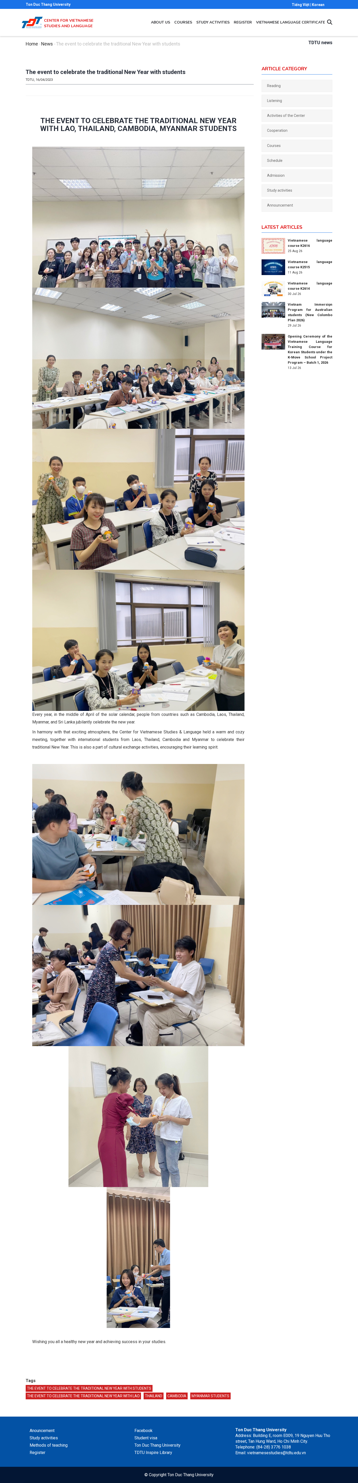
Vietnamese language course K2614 (310, 285)
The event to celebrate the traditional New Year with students (89, 1388)
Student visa (145, 1437)
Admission (276, 175)
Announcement (280, 205)
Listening (274, 101)
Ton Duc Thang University (48, 4)
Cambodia (176, 1396)
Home (32, 44)
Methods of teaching (49, 1445)
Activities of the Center (286, 115)
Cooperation (277, 130)
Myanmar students (210, 1396)
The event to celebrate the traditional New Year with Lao (83, 1396)
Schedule (275, 160)
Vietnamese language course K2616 (310, 243)
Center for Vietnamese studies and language (69, 23)
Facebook (143, 1430)
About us (160, 22)
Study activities (213, 22)
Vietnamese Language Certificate (290, 22)
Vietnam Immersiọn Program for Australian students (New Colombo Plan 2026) (310, 312)
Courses (183, 22)
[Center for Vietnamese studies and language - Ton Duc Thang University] (32, 19)
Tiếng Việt (301, 5)
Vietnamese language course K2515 (310, 264)
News (47, 44)
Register (243, 22)
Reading (274, 86)
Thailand (153, 1396)
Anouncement (42, 1430)
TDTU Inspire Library (153, 1452)
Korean (318, 5)
